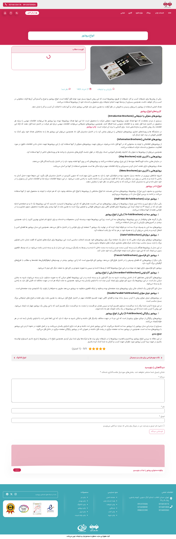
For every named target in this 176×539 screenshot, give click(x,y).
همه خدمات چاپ (109, 501)
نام (163, 407)
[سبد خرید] (11, 13)
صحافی (112, 508)
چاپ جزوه (111, 515)
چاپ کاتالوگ (81, 504)
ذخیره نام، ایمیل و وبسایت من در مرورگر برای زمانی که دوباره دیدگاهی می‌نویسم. (132, 426)
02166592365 (164, 510)
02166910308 (164, 507)
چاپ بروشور (91, 127)
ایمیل (162, 416)
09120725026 (142, 504)
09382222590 (142, 510)
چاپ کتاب (111, 512)
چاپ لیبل (83, 512)
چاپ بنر (83, 497)
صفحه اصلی (110, 497)
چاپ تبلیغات (111, 504)
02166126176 (164, 504)
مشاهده (17, 470)
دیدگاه (161, 377)
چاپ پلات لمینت (80, 515)
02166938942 (142, 507)
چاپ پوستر (82, 501)
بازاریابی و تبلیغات (104, 89)
